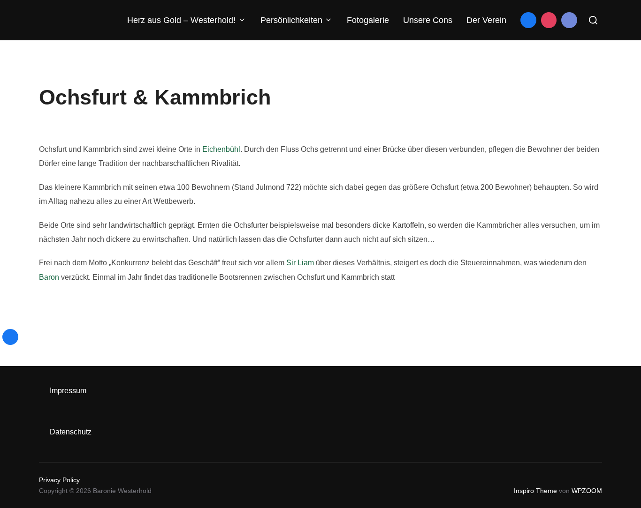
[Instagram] (549, 20)
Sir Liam (300, 263)
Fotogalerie (368, 20)
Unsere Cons (427, 20)
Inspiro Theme (535, 490)
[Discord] (569, 20)
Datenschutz (71, 432)
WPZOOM (587, 490)
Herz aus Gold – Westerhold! (181, 20)
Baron (49, 277)
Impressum (68, 391)
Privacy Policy (59, 480)
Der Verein (486, 20)
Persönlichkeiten (291, 20)
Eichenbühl (221, 149)
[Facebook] (528, 20)
